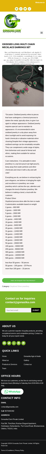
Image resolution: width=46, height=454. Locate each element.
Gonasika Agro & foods (32, 356)
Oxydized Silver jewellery (19, 286)
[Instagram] (21, 9)
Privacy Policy (19, 450)
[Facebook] (16, 9)
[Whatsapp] (29, 9)
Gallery (26, 360)
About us (5, 360)
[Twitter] (25, 9)
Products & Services (9, 364)
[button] (41, 32)
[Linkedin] (18, 343)
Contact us (28, 364)
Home (4, 356)
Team (4, 368)
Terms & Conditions (7, 450)
